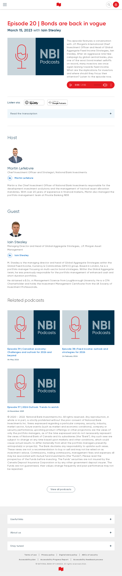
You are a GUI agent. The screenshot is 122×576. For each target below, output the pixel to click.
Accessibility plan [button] (27, 560)
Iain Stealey (51, 30)
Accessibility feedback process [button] (88, 560)
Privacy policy (48, 555)
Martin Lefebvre (20, 168)
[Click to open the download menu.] (110, 84)
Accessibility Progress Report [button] (54, 560)
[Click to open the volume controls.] (104, 85)
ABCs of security (90, 555)
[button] (108, 4)
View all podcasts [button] (61, 489)
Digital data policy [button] (68, 555)
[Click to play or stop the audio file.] (71, 84)
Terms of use (30, 555)
